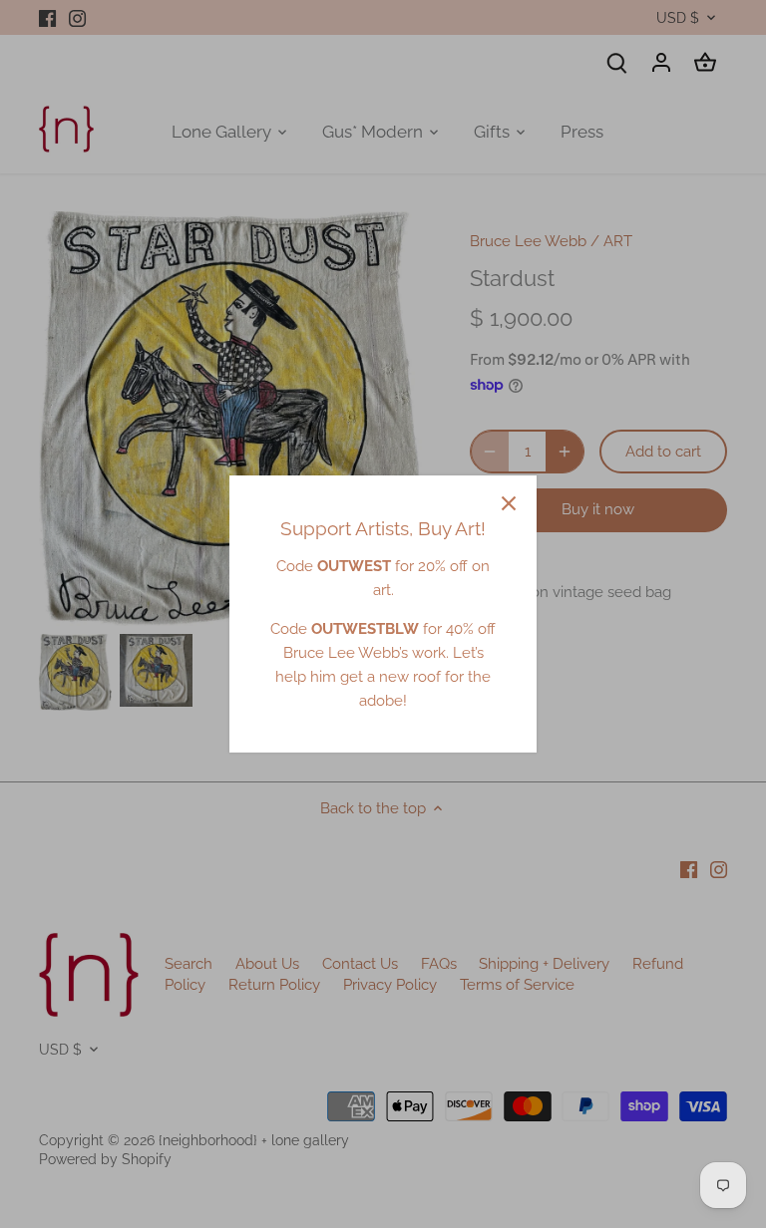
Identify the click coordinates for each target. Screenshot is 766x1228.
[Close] (509, 503)
